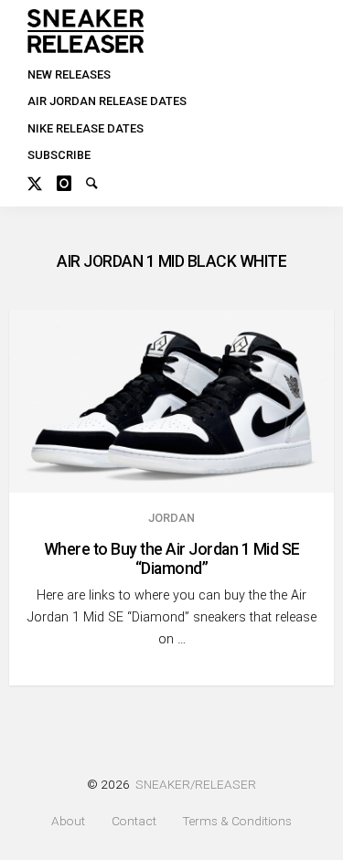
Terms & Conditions (237, 821)
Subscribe (59, 155)
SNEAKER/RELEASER (195, 784)
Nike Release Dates (85, 128)
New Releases (69, 74)
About (68, 821)
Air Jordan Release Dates (107, 101)
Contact (134, 821)
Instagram (71, 181)
